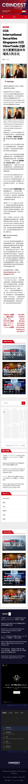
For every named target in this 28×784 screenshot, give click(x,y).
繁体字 (8, 367)
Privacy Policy (21, 777)
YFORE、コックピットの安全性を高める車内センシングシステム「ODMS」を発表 (14, 457)
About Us (9, 777)
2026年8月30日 (9, 548)
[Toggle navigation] (14, 17)
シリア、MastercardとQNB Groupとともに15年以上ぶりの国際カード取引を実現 (13, 478)
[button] (25, 16)
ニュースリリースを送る (17, 780)
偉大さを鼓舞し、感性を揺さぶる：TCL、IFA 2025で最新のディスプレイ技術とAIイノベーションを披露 (9, 321)
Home (4, 777)
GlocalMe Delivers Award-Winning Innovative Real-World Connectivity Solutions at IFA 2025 (20, 323)
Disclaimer (14, 777)
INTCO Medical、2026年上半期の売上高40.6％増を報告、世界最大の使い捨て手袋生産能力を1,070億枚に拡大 (13, 650)
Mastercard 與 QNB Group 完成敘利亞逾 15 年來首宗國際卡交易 (13, 372)
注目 (15, 350)
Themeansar (14, 773)
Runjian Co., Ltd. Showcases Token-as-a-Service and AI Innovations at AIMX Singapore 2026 (14, 470)
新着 (12, 350)
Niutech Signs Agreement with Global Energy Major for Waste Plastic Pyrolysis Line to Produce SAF (13, 485)
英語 (8, 384)
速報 (11, 384)
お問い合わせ (8, 780)
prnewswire (7, 350)
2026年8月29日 (9, 600)
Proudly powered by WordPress (9, 771)
